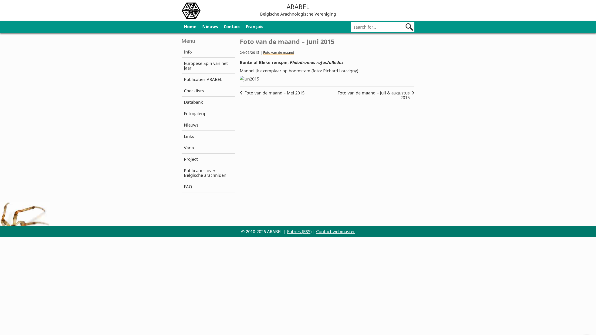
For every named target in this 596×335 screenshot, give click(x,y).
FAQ (188, 186)
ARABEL (298, 6)
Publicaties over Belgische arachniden (205, 173)
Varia (189, 148)
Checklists (194, 91)
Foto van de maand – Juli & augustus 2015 (374, 95)
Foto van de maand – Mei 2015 (274, 93)
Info (188, 52)
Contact (232, 26)
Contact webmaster (335, 231)
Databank (193, 102)
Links (189, 136)
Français (254, 26)
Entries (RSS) (299, 231)
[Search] (409, 27)
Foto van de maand (278, 52)
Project (191, 159)
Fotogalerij (194, 113)
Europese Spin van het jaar (206, 65)
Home (190, 26)
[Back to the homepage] (191, 11)
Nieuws (210, 26)
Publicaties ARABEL (203, 79)
